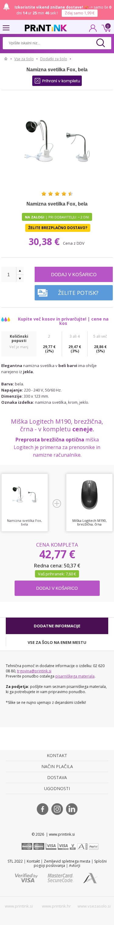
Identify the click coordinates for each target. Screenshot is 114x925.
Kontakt (33, 861)
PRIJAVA (93, 29)
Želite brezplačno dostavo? (57, 227)
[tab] (57, 626)
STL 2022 (15, 861)
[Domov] (6, 59)
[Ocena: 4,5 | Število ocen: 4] (57, 193)
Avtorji (74, 865)
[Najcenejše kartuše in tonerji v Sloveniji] (46, 28)
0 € (105, 27)
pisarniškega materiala (75, 676)
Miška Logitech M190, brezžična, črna (89, 522)
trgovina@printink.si (34, 671)
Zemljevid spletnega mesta (67, 861)
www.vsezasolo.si (94, 906)
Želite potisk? (78, 292)
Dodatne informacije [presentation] (57, 626)
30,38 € (45, 241)
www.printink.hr (56, 906)
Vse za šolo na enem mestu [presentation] (57, 642)
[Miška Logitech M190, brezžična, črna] (89, 495)
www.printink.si (19, 906)
